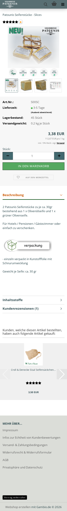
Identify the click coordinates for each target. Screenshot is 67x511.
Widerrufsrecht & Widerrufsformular (27, 452)
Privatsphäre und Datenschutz (23, 467)
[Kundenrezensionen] (10, 24)
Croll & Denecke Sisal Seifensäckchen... (33, 369)
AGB (5, 460)
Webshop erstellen (18, 507)
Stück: (6, 149)
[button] (8, 156)
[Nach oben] (57, 506)
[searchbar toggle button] (45, 4)
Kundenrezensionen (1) (20, 308)
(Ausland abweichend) (41, 112)
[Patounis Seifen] (8, 4)
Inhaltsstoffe (13, 300)
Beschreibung (13, 195)
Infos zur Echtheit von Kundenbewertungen (31, 437)
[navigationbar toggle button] (62, 4)
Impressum (10, 430)
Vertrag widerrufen (14, 497)
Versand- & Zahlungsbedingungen (25, 445)
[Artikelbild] (33, 51)
